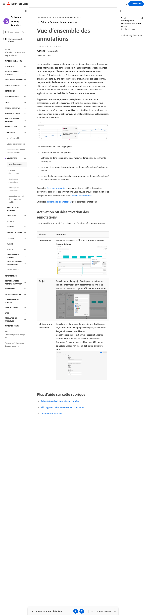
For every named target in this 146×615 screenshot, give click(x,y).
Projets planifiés (13, 269)
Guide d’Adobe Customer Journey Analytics (15, 52)
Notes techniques (12, 326)
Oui (126, 29)
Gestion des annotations (13, 180)
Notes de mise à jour (13, 61)
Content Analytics (12, 114)
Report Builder (11, 276)
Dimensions (11, 215)
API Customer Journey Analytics (15, 334)
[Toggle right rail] (120, 11)
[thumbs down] (81, 611)
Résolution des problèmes (11, 319)
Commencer (9, 67)
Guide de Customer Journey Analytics (59, 22)
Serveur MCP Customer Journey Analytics (14, 344)
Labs (7, 313)
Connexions (10, 91)
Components (52, 51)
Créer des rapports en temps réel (15, 263)
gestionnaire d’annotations (59, 201)
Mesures (10, 221)
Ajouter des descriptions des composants (16, 151)
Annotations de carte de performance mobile (17, 199)
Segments (11, 227)
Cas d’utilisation (12, 307)
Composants (10, 132)
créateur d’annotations (81, 195)
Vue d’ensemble (13, 138)
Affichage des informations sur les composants (62, 407)
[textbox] (14, 32)
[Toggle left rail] (26, 11)
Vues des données (12, 97)
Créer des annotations (56, 188)
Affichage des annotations (14, 189)
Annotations (12, 158)
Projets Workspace (12, 108)
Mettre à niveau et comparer (12, 73)
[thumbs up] (75, 611)
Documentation (44, 17)
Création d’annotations (51, 413)
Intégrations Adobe (13, 295)
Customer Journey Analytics (68, 17)
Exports (10, 250)
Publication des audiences (13, 209)
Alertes (10, 244)
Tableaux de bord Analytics (12, 120)
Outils (7, 102)
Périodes (10, 238)
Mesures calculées (14, 233)
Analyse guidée (11, 127)
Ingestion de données (14, 80)
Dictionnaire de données (13, 256)
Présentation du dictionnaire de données (60, 401)
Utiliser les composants (16, 144)
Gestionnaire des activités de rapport (13, 282)
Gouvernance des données (12, 301)
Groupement (10, 289)
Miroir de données (12, 85)
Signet (125, 35)
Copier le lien (137, 35)
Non (133, 29)
